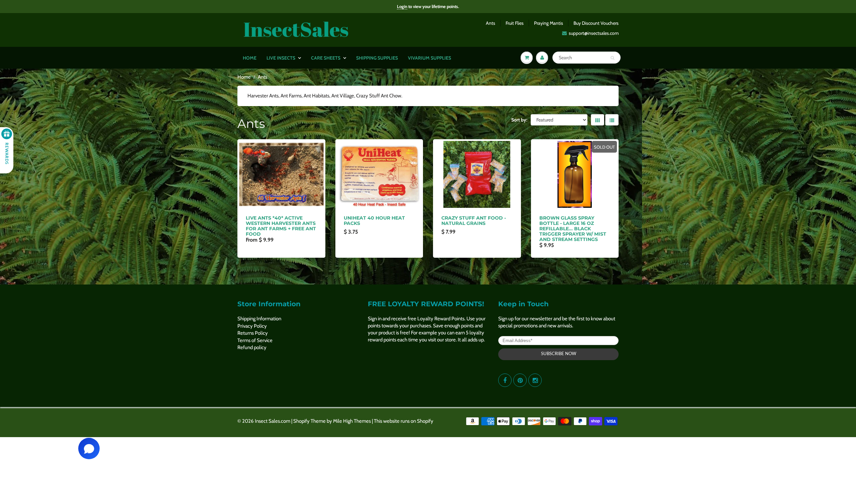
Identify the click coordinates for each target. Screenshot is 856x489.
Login (402, 6)
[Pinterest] (520, 380)
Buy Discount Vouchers (596, 23)
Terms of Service (255, 340)
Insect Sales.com (272, 421)
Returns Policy (252, 333)
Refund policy (251, 347)
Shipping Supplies (377, 58)
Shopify (301, 421)
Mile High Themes (352, 421)
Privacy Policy (252, 326)
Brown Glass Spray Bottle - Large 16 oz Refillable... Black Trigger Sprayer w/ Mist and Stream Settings (572, 228)
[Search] (612, 58)
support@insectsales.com (594, 33)
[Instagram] (535, 380)
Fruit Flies (515, 23)
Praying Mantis (548, 23)
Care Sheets (325, 58)
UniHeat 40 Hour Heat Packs (374, 220)
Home (249, 58)
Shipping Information (259, 319)
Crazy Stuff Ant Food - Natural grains (473, 220)
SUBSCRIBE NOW (558, 354)
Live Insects (280, 58)
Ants (490, 23)
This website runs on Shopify (403, 421)
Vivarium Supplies (429, 58)
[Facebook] (505, 380)
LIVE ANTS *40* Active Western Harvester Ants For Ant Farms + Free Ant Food (281, 226)
